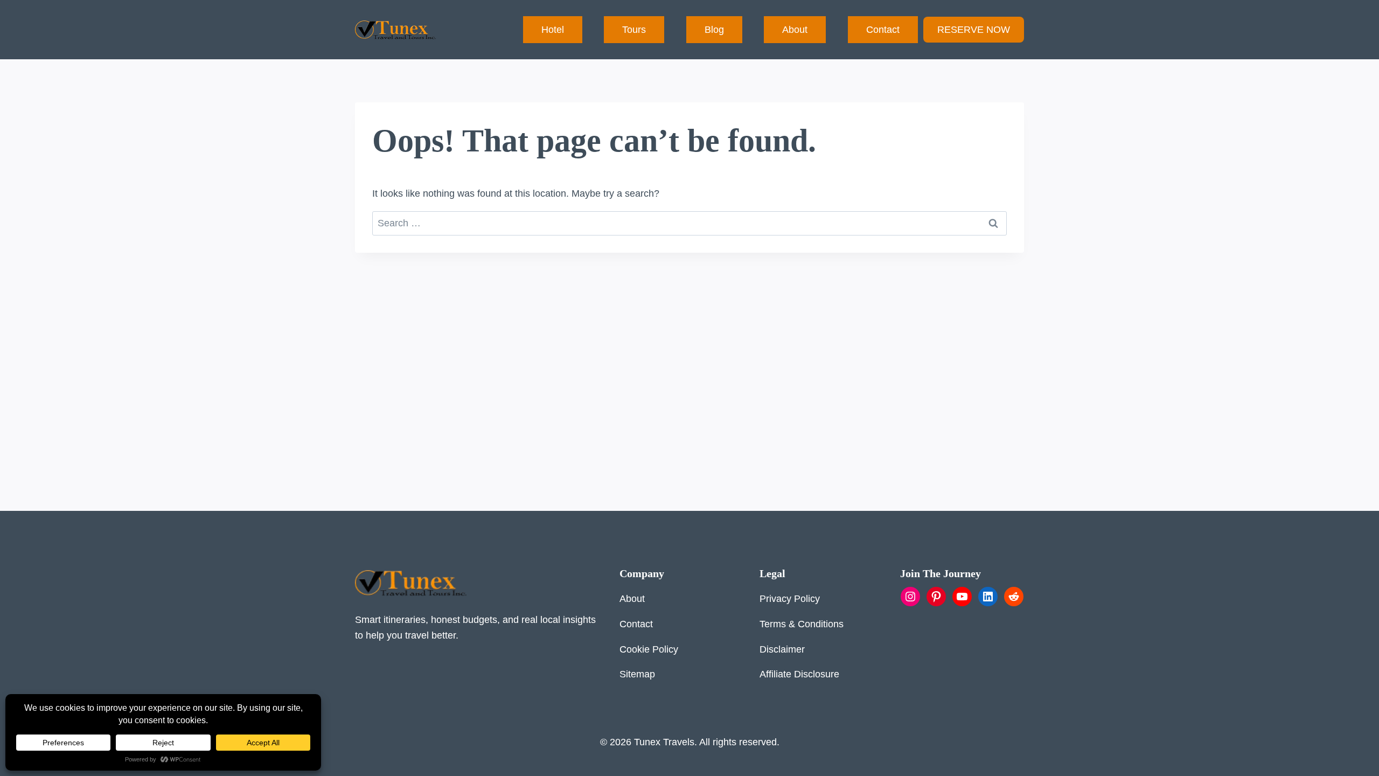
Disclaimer (782, 649)
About (794, 29)
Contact (883, 29)
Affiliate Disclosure (799, 674)
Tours (634, 29)
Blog (714, 29)
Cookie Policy (648, 649)
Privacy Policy (790, 598)
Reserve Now (973, 29)
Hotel (552, 29)
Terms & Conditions (802, 624)
